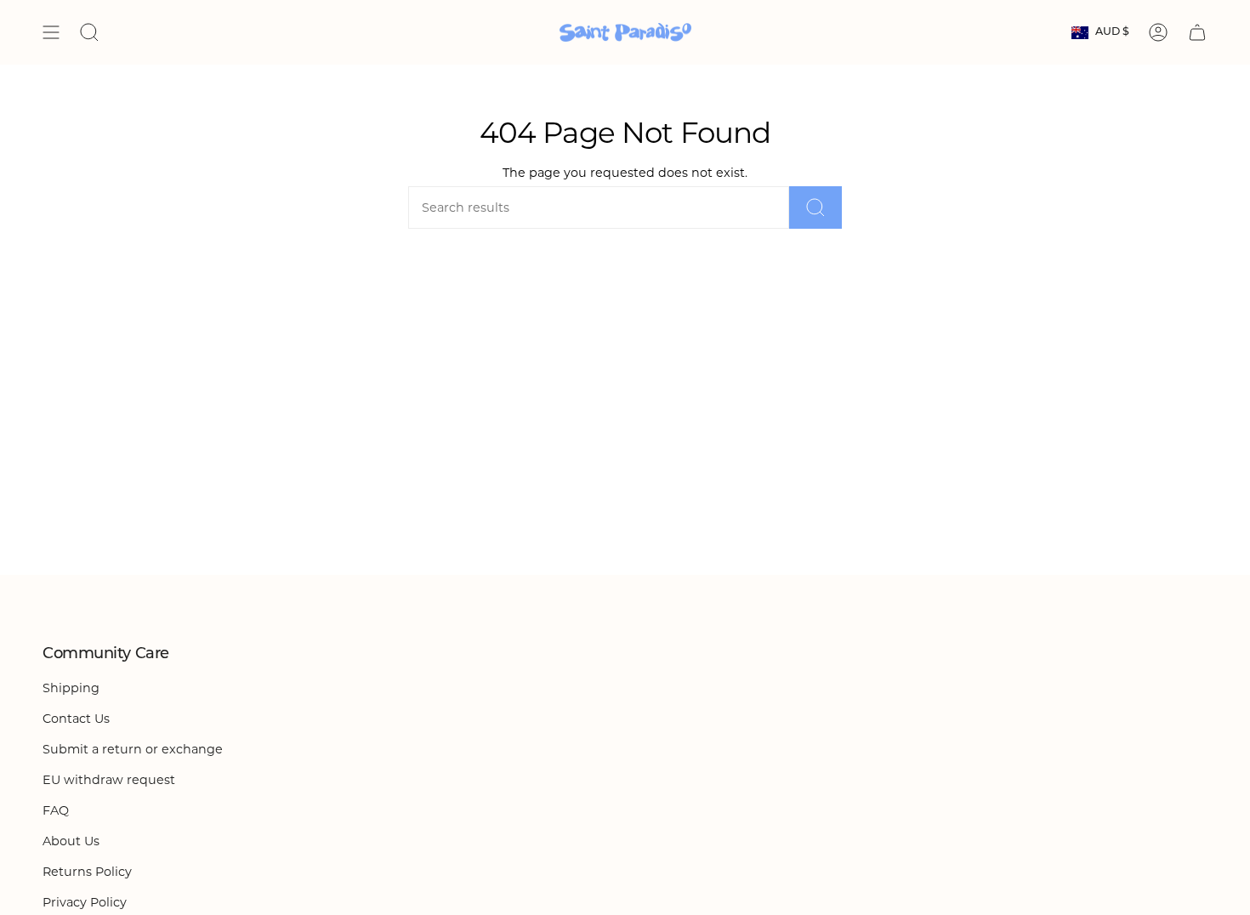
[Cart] (1197, 32)
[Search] (815, 207)
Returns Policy (87, 871)
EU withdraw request (109, 779)
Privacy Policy (85, 902)
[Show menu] (51, 32)
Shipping (71, 688)
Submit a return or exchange (133, 749)
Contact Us (76, 718)
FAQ (56, 810)
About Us (71, 841)
